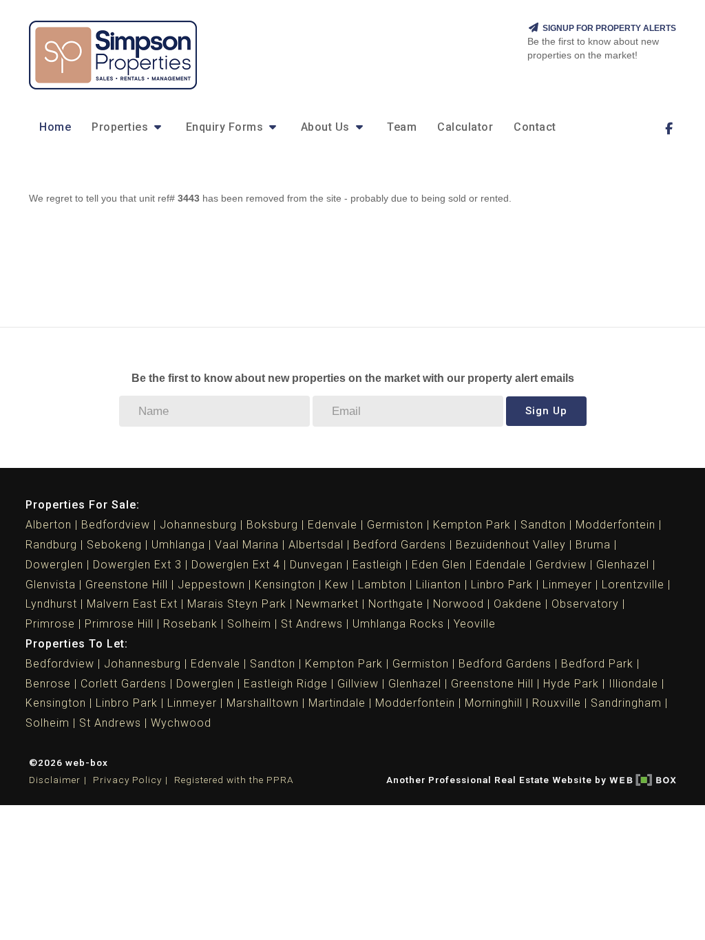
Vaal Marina (247, 544)
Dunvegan (316, 564)
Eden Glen (439, 564)
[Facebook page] (668, 128)
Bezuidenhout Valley (511, 544)
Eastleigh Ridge (286, 683)
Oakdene (518, 603)
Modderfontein (615, 524)
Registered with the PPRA (234, 779)
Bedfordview (115, 524)
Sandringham (626, 702)
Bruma (593, 544)
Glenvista (50, 584)
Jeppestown (211, 584)
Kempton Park (472, 524)
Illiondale (633, 683)
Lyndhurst (51, 603)
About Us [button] (327, 126)
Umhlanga (178, 544)
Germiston (395, 524)
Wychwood (181, 722)
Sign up (546, 411)
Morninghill (494, 702)
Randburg (51, 544)
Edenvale (332, 524)
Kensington (285, 584)
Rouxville (556, 702)
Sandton (543, 524)
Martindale (337, 702)
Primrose (50, 623)
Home (55, 126)
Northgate (395, 603)
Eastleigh (377, 564)
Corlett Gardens (124, 683)
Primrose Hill (119, 623)
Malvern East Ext (132, 603)
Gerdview (561, 564)
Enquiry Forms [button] (226, 126)
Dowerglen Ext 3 (137, 564)
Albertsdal (316, 544)
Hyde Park (571, 683)
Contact (535, 126)
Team (402, 126)
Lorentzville (633, 584)
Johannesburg (198, 524)
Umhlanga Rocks (398, 623)
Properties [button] (121, 126)
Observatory (585, 603)
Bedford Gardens (399, 544)
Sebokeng (114, 544)
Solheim (249, 623)
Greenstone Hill (126, 584)
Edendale (501, 564)
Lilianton (438, 584)
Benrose (48, 683)
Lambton (382, 584)
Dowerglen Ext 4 (235, 564)
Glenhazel (622, 564)
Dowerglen (54, 564)
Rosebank (190, 623)
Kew (336, 584)
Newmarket (327, 603)
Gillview (358, 683)
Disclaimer (55, 779)
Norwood (458, 603)
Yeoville (475, 623)
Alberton (48, 524)
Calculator (465, 126)
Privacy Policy (127, 779)
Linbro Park (502, 584)
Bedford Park (597, 663)
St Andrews (312, 623)
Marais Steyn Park (236, 603)
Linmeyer (567, 584)
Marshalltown (263, 702)
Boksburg (272, 524)
